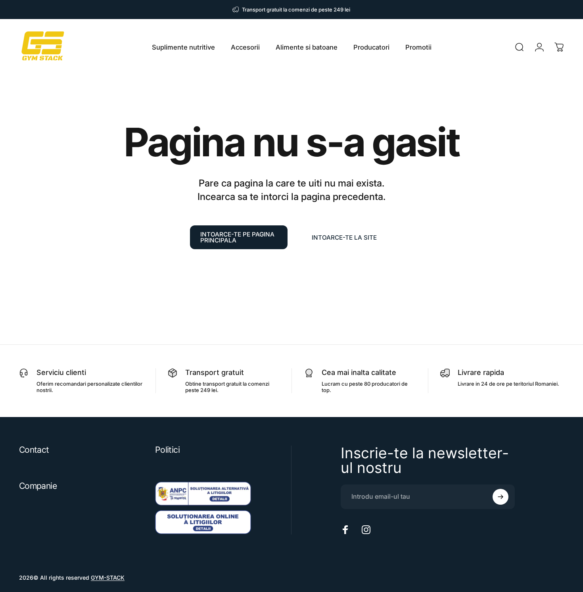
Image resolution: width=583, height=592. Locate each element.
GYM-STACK (108, 577)
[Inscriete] (500, 497)
